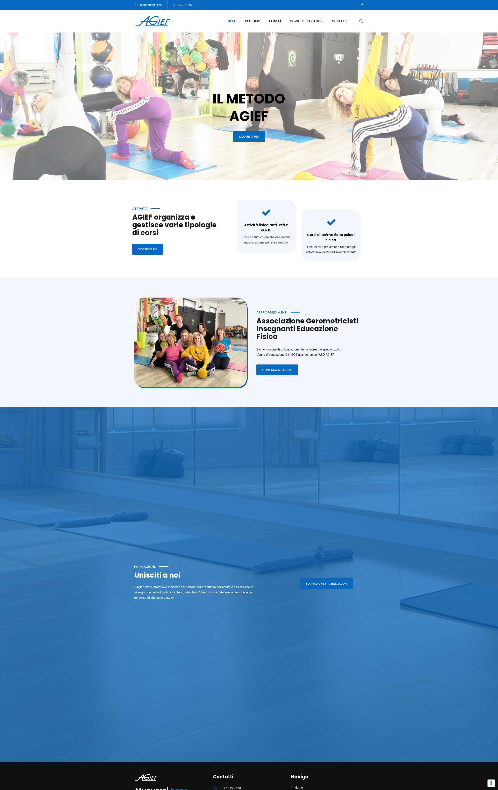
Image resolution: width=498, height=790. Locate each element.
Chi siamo (252, 21)
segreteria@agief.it (151, 4)
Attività (275, 21)
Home (232, 21)
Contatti (339, 21)
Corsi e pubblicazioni (306, 21)
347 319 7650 (185, 4)
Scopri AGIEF (249, 135)
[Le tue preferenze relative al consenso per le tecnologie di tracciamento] (491, 783)
